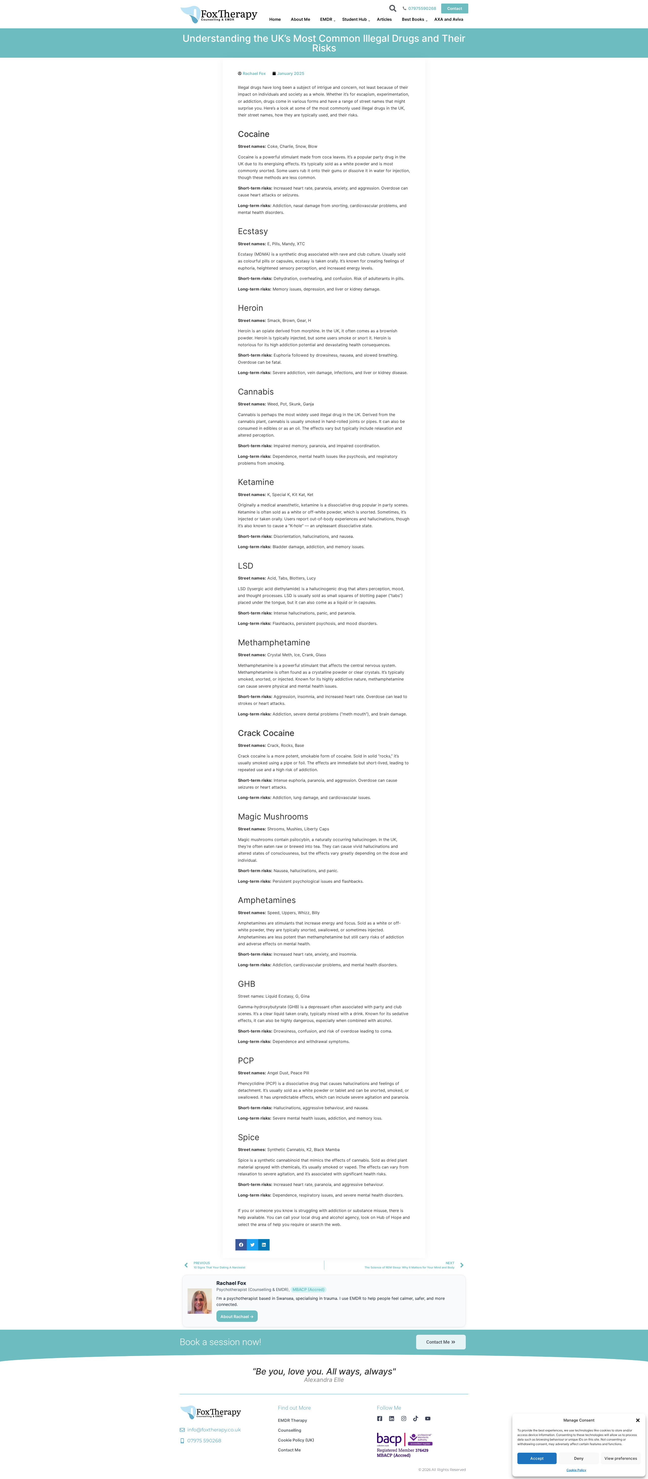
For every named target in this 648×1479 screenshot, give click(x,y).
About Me (300, 19)
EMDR (326, 19)
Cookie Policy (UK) (296, 1440)
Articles (384, 19)
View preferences (620, 1458)
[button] (637, 1420)
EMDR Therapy (292, 1420)
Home (275, 19)
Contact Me (289, 1449)
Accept (537, 1458)
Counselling (289, 1430)
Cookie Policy (576, 1470)
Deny (579, 1458)
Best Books (413, 19)
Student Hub (354, 19)
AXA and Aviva (448, 19)
